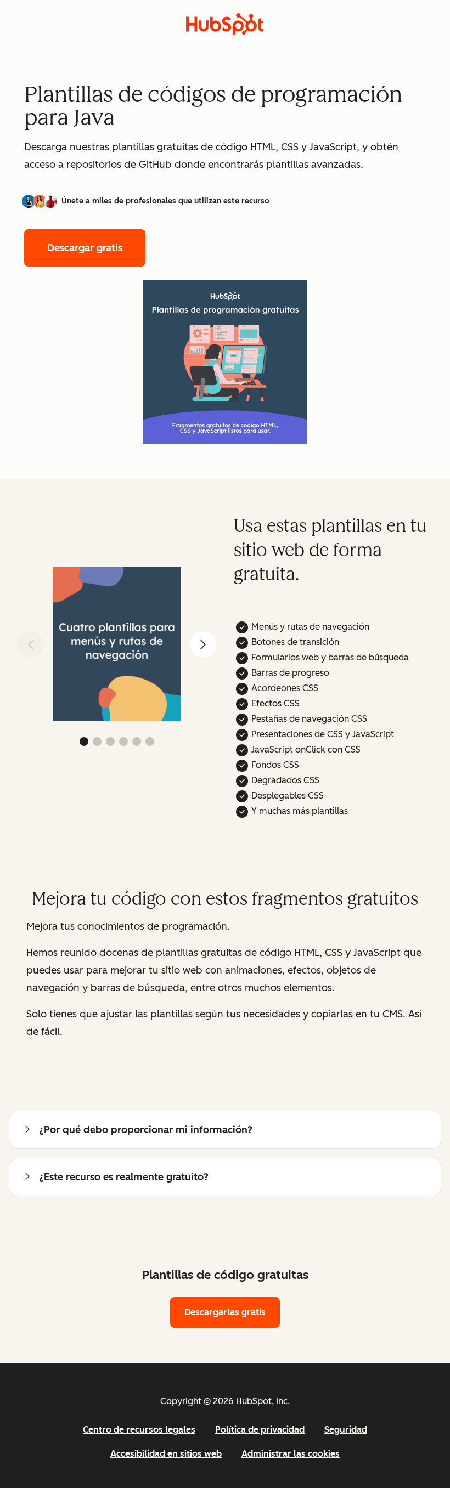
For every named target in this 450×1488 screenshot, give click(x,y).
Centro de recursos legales (139, 1429)
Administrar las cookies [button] (290, 1454)
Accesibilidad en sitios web (166, 1454)
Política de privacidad (260, 1429)
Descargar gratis (84, 248)
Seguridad (345, 1429)
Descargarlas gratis (225, 1312)
